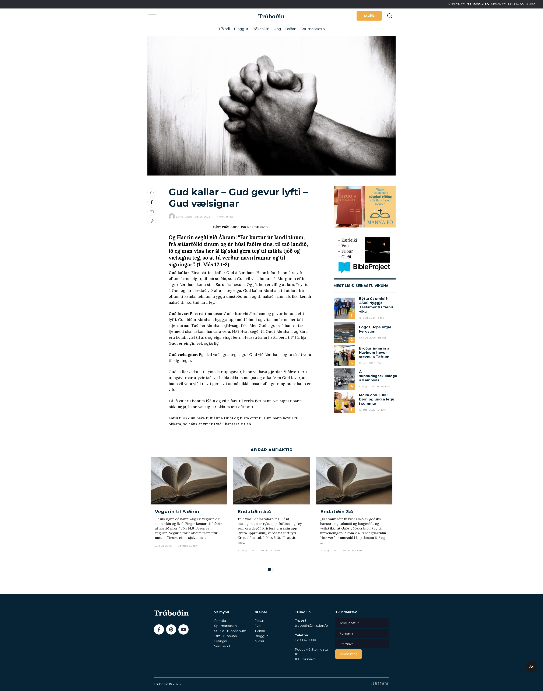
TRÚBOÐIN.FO (478, 4)
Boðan (290, 29)
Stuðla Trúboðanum (230, 631)
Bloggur (241, 29)
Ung (277, 29)
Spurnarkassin (313, 29)
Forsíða (220, 621)
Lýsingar (220, 641)
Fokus (259, 621)
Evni (258, 626)
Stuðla (369, 16)
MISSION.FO (456, 4)
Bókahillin (261, 29)
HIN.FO (531, 4)
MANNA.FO (516, 4)
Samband (222, 646)
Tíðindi (224, 29)
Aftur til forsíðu (187, 16)
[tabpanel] (189, 510)
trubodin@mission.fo (311, 626)
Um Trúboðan (225, 636)
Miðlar (259, 641)
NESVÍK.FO (498, 4)
